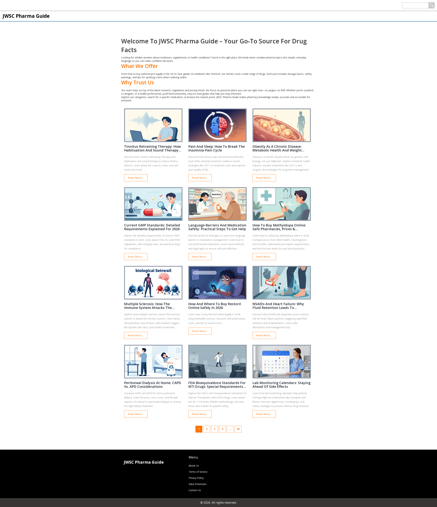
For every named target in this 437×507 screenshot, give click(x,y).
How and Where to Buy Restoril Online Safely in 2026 (214, 306)
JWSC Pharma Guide (26, 16)
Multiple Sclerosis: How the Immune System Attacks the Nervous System (148, 306)
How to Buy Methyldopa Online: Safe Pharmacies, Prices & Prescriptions (279, 227)
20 (238, 428)
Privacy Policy (196, 478)
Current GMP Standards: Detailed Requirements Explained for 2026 (152, 227)
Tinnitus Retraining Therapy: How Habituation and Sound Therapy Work (152, 148)
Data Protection (197, 484)
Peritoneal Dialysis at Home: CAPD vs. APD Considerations (152, 384)
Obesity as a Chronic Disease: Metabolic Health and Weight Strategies (277, 148)
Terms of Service (198, 471)
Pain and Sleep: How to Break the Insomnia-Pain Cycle (216, 148)
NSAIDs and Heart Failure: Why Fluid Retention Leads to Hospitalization (278, 306)
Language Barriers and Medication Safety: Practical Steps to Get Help (217, 227)
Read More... (136, 177)
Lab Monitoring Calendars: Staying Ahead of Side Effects (281, 384)
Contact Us (195, 490)
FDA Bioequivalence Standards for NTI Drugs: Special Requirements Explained (217, 384)
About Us (194, 465)
